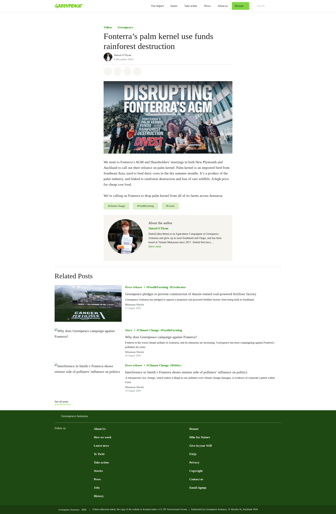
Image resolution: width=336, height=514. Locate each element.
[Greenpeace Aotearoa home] (67, 6)
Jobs (97, 487)
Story (128, 330)
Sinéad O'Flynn (122, 55)
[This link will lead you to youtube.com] (64, 437)
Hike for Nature (199, 437)
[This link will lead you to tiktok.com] (78, 437)
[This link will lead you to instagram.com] (71, 437)
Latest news (101, 445)
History (99, 496)
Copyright (196, 471)
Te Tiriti (99, 454)
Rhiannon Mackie (134, 304)
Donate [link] (239, 6)
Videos (108, 27)
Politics (176, 365)
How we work (102, 437)
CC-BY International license (173, 509)
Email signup (197, 487)
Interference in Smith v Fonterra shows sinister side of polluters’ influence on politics (186, 372)
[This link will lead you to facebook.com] (57, 437)
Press (97, 479)
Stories (98, 471)
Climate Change (148, 330)
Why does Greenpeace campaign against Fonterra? (161, 337)
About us (223, 5)
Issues (174, 5)
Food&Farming (158, 287)
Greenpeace (125, 27)
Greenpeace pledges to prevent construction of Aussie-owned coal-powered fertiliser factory (190, 294)
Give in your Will (200, 445)
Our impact (157, 5)
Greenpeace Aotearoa (75, 416)
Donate (194, 429)
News (207, 5)
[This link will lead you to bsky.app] (92, 437)
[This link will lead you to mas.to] (85, 437)
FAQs (193, 454)
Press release (133, 287)
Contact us (196, 479)
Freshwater (178, 287)
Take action (190, 5)
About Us (100, 429)
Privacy (194, 462)
